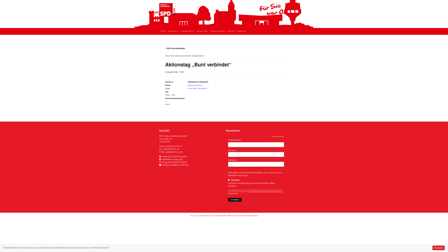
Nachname (232, 160)
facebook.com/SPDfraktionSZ (174, 157)
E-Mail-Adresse (235, 140)
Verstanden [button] (438, 248)
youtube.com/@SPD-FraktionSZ (175, 165)
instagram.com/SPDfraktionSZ (174, 162)
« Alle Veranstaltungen (175, 48)
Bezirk (167, 104)
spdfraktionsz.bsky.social (172, 159)
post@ (168, 152)
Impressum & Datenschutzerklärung (242, 216)
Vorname (232, 150)
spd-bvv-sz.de (177, 152)
